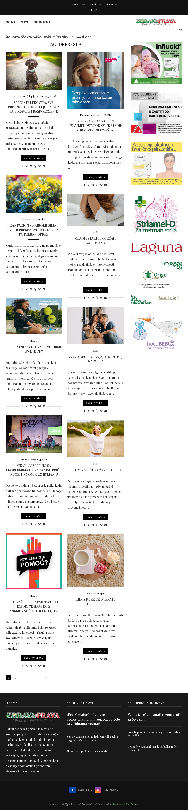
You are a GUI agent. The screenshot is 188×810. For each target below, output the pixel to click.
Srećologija (42, 22)
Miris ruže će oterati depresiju (95, 601)
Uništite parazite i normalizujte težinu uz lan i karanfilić (154, 733)
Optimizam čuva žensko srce (95, 470)
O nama (74, 4)
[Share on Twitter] (26, 166)
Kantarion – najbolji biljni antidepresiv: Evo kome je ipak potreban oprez (34, 229)
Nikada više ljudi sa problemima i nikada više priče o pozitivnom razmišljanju (33, 470)
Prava (24, 22)
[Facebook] (91, 9)
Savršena (83, 36)
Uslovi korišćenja (92, 4)
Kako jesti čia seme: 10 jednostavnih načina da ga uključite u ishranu (92, 738)
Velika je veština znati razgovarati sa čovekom (154, 716)
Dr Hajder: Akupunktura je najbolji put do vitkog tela (152, 748)
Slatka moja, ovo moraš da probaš (28, 36)
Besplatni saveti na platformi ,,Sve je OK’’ (33, 349)
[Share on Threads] (35, 166)
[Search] (180, 29)
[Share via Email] (44, 166)
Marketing (112, 4)
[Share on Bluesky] (39, 166)
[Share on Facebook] (23, 166)
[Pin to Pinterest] (31, 166)
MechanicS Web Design (125, 804)
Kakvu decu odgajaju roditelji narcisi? (95, 359)
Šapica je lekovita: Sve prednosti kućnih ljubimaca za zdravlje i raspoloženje (33, 107)
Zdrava (10, 22)
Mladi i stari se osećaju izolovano (95, 240)
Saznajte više (32, 158)
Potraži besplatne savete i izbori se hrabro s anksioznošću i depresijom (33, 606)
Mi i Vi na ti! (64, 36)
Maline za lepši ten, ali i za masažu (87, 751)
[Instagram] (96, 9)
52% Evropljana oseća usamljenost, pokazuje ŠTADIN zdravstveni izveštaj (95, 125)
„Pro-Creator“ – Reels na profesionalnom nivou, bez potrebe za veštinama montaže (94, 719)
